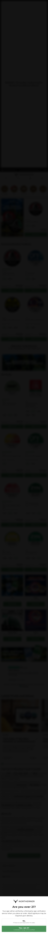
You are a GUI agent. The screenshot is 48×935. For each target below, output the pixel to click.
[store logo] (24, 901)
